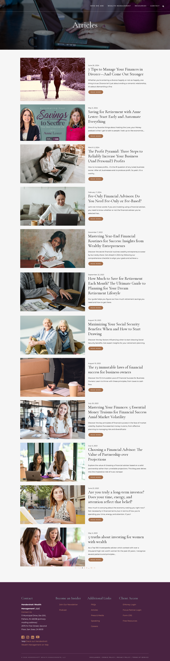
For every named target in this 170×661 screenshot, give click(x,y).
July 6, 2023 (92, 446)
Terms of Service (140, 657)
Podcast (63, 610)
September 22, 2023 (96, 275)
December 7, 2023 (95, 232)
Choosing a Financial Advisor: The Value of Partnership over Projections (115, 454)
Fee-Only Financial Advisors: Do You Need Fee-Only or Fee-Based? (114, 198)
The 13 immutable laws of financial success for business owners (115, 369)
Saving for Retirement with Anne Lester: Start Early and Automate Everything (114, 116)
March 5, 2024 (93, 147)
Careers (94, 626)
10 (91, 568)
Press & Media (97, 615)
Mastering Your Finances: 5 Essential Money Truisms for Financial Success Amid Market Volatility (117, 412)
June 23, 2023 (93, 488)
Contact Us (26, 612)
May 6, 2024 (93, 108)
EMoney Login (129, 604)
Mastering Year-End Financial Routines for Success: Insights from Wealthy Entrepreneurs (116, 241)
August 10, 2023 (94, 363)
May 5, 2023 (92, 533)
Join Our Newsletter (68, 604)
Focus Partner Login (132, 610)
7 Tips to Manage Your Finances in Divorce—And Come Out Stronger (116, 71)
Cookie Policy (108, 657)
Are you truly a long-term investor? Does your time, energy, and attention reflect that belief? (116, 497)
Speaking (95, 621)
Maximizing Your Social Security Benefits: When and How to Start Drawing (114, 329)
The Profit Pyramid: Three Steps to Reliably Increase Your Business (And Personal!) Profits (115, 156)
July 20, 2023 (93, 403)
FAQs (93, 604)
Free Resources (130, 621)
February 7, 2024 (94, 192)
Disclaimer (95, 657)
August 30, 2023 (94, 320)
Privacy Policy (124, 657)
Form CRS (127, 615)
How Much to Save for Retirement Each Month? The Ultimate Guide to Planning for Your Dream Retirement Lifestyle (117, 285)
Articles (94, 610)
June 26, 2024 (93, 65)
